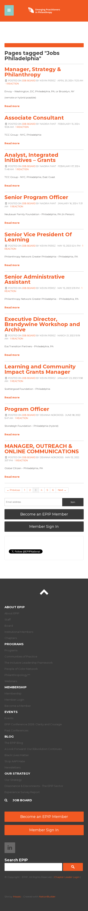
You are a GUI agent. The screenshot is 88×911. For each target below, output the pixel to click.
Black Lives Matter (17, 755)
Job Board (29, 80)
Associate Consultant (34, 117)
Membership (16, 687)
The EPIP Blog (14, 742)
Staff (8, 619)
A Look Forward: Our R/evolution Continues (33, 749)
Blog (9, 736)
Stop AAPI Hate (15, 761)
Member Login (14, 699)
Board (9, 625)
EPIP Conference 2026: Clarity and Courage (33, 724)
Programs (14, 644)
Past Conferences (16, 730)
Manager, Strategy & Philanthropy (33, 72)
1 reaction (12, 83)
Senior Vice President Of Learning (38, 237)
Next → (62, 489)
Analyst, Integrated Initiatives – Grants (31, 157)
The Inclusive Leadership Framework (29, 662)
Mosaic (17, 896)
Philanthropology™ (17, 675)
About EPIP (15, 607)
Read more (12, 106)
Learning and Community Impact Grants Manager (40, 369)
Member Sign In (44, 526)
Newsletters (12, 767)
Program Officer (27, 409)
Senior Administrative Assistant (35, 279)
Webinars (11, 681)
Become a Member (18, 705)
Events (11, 712)
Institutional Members (19, 631)
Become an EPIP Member (44, 514)
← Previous (13, 489)
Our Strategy (17, 773)
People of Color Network (21, 668)
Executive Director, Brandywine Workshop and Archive (42, 324)
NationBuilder (47, 896)
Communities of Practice (21, 656)
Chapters (11, 638)
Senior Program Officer (36, 197)
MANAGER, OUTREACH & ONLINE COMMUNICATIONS (42, 448)
